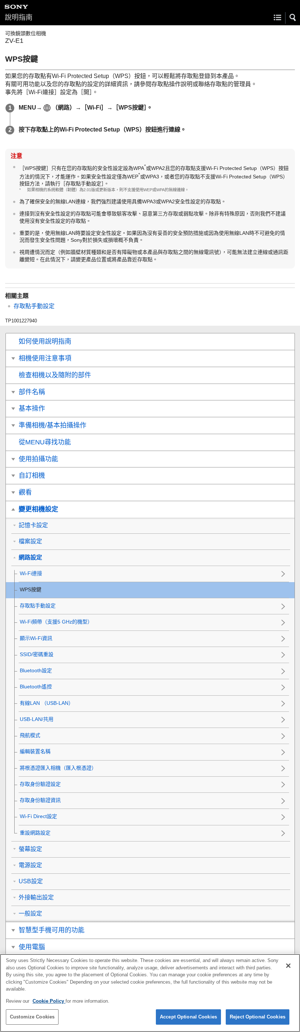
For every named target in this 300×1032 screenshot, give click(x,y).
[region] (150, 993)
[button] (293, 17)
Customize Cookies (32, 1017)
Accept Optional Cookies (188, 1017)
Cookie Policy (49, 1001)
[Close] (288, 966)
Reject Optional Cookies (257, 1017)
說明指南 (19, 17)
